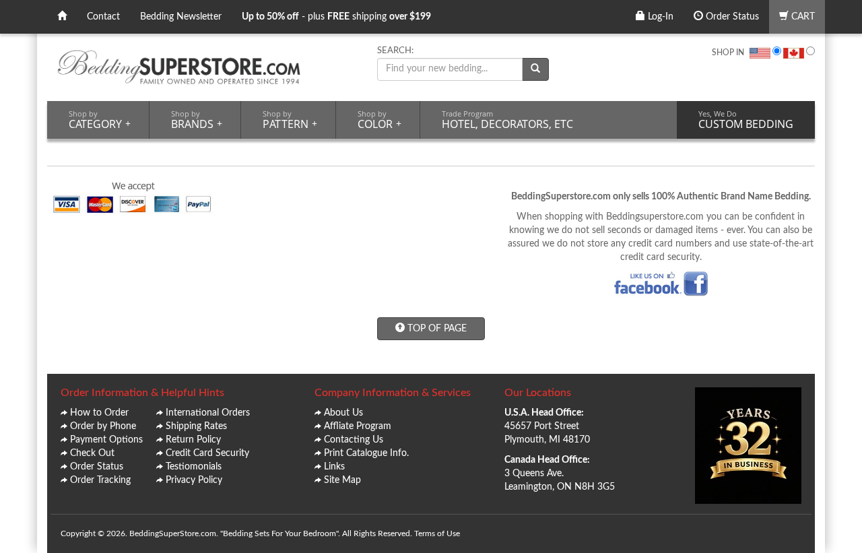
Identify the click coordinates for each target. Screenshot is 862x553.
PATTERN (290, 119)
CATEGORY (100, 119)
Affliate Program (357, 426)
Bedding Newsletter (181, 17)
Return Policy (193, 440)
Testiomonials (194, 466)
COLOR (379, 119)
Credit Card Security (207, 453)
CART (802, 17)
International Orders (208, 413)
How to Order (99, 413)
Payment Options (106, 440)
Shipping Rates (196, 426)
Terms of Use (437, 533)
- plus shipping (336, 17)
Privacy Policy (194, 480)
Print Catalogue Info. (366, 453)
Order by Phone (103, 426)
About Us (343, 413)
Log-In (659, 17)
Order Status (731, 17)
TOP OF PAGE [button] (436, 328)
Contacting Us (353, 440)
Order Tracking (100, 480)
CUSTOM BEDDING (745, 119)
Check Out (92, 453)
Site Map (342, 480)
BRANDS (196, 119)
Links (334, 466)
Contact (103, 17)
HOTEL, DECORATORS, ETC (507, 119)
